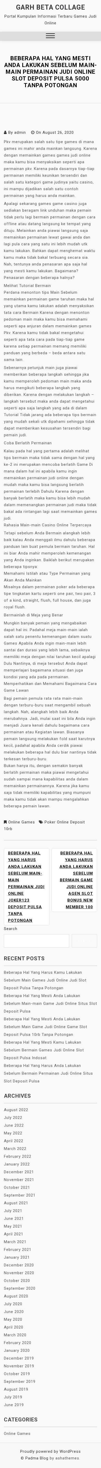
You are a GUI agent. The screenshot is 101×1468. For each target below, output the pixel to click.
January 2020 (17, 1350)
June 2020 (14, 1311)
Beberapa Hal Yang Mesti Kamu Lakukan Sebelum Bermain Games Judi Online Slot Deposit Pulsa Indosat (44, 1050)
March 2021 (15, 1242)
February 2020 (17, 1342)
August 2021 (16, 1203)
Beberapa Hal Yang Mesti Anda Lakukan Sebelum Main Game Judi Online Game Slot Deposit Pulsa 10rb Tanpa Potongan (45, 1027)
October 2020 (17, 1280)
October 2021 (17, 1187)
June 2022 (14, 1125)
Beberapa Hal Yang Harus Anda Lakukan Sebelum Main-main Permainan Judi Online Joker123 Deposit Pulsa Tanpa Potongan (26, 887)
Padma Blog (36, 1458)
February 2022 (17, 1156)
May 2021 (13, 1226)
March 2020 (15, 1335)
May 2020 (13, 1319)
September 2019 (19, 1381)
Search (10, 928)
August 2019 (16, 1389)
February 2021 (17, 1249)
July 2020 (13, 1304)
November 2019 (19, 1366)
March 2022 (15, 1148)
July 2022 (13, 1117)
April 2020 (13, 1327)
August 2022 (16, 1110)
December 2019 (19, 1358)
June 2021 (14, 1218)
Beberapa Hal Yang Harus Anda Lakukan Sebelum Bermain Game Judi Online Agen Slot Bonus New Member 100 (76, 880)
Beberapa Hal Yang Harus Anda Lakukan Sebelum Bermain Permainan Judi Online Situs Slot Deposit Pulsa (48, 1073)
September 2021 (19, 1195)
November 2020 (19, 1273)
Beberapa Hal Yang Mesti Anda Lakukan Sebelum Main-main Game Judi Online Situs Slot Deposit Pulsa (50, 1003)
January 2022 (17, 1164)
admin (20, 132)
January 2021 (17, 1257)
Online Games (21, 822)
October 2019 (17, 1373)
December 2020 (19, 1265)
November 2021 (19, 1179)
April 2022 (13, 1141)
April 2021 (13, 1234)
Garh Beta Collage (50, 7)
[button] (50, 36)
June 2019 (14, 1405)
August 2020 (16, 1296)
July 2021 (13, 1210)
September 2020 (19, 1288)
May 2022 (13, 1133)
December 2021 (19, 1172)
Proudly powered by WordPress (50, 1451)
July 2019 (13, 1397)
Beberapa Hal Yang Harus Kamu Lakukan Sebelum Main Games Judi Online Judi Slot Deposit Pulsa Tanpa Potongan (45, 980)
